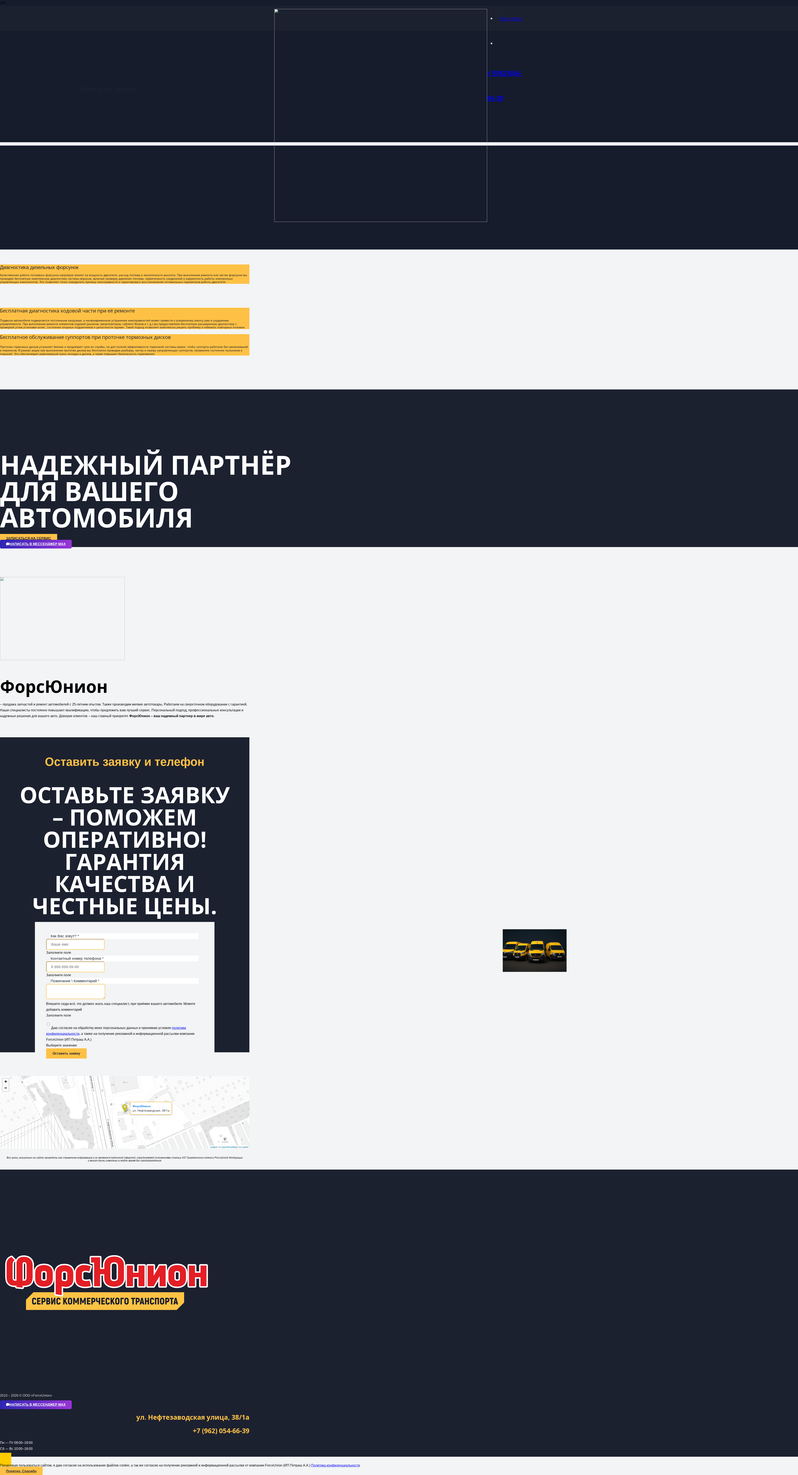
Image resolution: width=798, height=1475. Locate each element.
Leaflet (213, 1147)
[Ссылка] (380, 220)
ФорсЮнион (141, 1106)
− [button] (5, 1088)
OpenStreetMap (229, 1147)
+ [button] (5, 1081)
